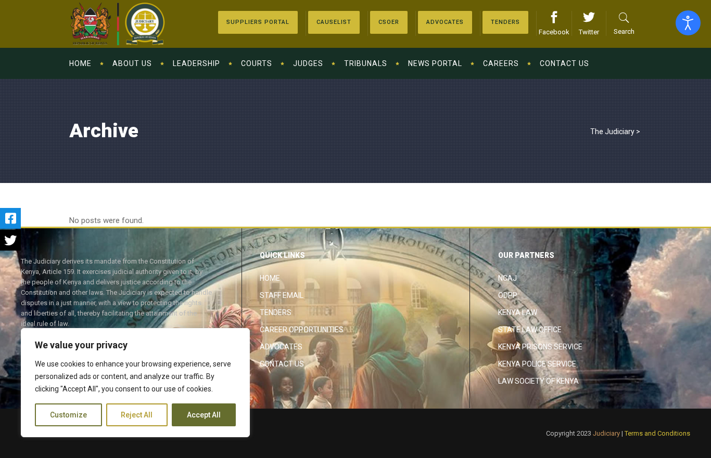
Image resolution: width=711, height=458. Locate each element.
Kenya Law (517, 312)
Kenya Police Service (537, 364)
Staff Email (281, 295)
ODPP (507, 295)
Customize (68, 415)
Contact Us (282, 364)
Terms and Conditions (657, 433)
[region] (135, 382)
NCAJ (507, 278)
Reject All (137, 415)
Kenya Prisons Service (540, 347)
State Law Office (530, 329)
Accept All (204, 415)
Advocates (281, 347)
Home (270, 278)
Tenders (275, 312)
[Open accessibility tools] (688, 22)
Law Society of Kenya (538, 381)
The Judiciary (612, 131)
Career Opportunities (302, 329)
